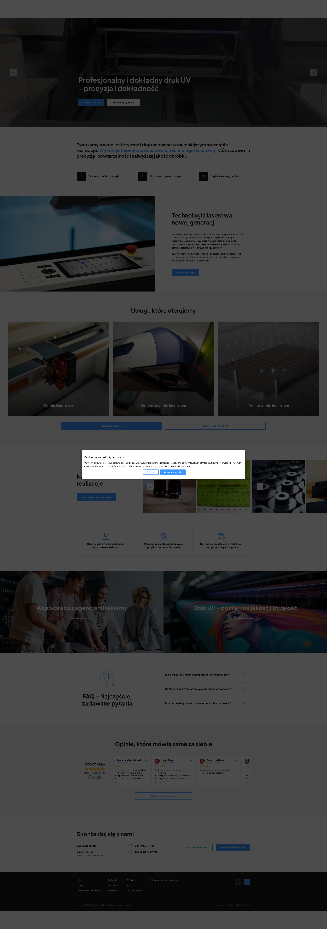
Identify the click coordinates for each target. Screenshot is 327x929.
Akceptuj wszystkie (173, 472)
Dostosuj (150, 472)
